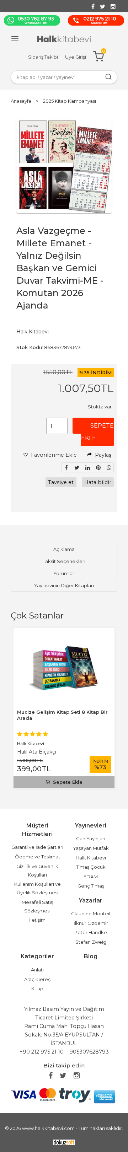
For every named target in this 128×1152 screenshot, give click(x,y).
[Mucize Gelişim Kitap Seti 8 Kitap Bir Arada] (64, 635)
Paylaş (102, 455)
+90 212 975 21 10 (42, 1052)
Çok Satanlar (37, 615)
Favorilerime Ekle (53, 455)
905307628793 (89, 1052)
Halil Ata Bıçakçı (36, 752)
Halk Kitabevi (30, 743)
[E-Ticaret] (64, 1141)
